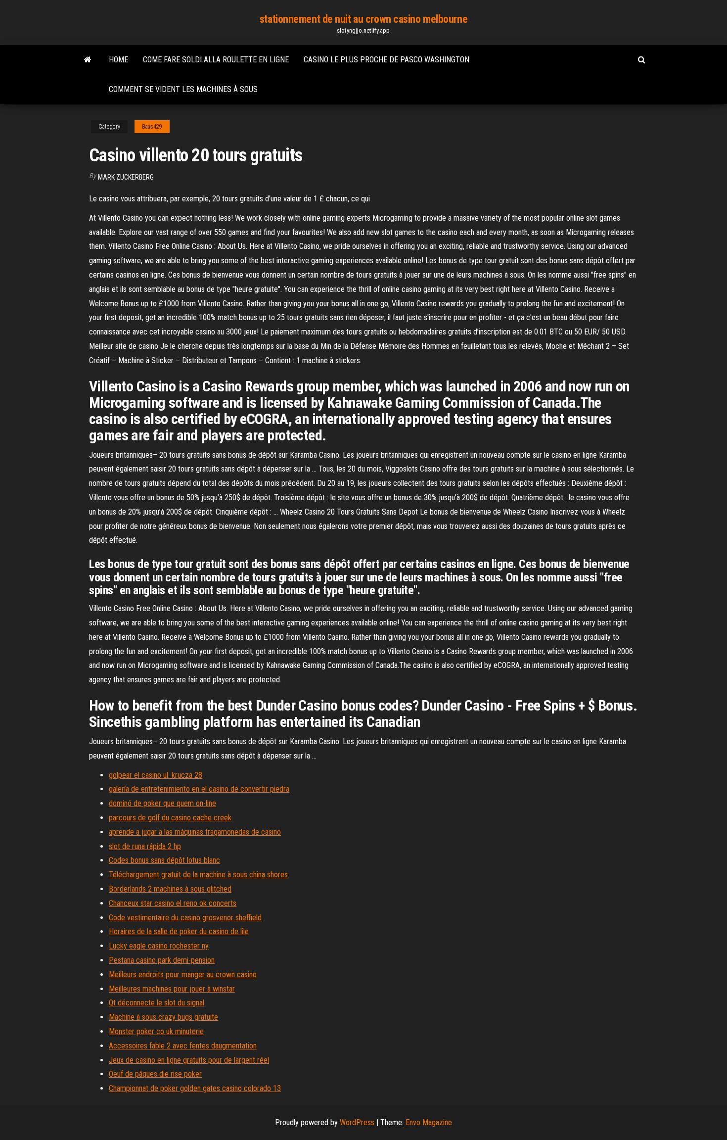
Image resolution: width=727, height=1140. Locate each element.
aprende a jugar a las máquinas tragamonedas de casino (195, 832)
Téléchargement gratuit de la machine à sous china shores (198, 874)
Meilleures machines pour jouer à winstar (172, 989)
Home (118, 59)
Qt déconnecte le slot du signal (156, 1002)
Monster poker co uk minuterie (156, 1031)
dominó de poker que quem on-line (162, 803)
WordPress (357, 1122)
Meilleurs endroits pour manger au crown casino (183, 974)
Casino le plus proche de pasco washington (386, 59)
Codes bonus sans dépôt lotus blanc (164, 860)
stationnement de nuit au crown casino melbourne (363, 19)
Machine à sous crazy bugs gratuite (163, 1017)
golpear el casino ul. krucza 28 (155, 775)
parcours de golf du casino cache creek (170, 817)
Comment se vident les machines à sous (183, 89)
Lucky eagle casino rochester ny (159, 945)
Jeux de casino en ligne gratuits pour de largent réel (189, 1060)
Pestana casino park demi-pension (162, 960)
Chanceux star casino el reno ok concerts (172, 903)
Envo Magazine (429, 1122)
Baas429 (152, 126)
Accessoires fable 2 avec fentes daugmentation (183, 1045)
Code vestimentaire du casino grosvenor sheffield (185, 917)
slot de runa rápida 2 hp (145, 846)
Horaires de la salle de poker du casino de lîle (179, 931)
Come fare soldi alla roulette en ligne (216, 59)
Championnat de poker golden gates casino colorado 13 (195, 1088)
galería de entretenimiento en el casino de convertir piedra (199, 789)
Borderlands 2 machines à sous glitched (170, 889)
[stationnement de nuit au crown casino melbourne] (87, 60)
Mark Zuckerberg (126, 177)
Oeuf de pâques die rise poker (155, 1074)
